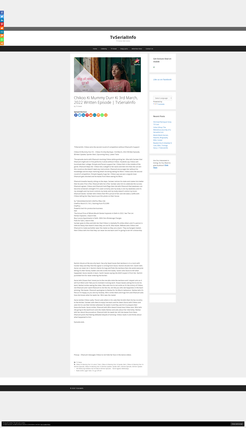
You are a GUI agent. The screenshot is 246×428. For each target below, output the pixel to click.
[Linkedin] (83, 115)
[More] (106, 115)
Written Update (137, 366)
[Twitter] (79, 115)
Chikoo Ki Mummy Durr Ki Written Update (98, 366)
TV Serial (113, 49)
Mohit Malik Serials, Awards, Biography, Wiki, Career (160, 137)
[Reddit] (91, 115)
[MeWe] (94, 115)
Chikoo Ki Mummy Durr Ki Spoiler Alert (114, 364)
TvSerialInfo (123, 37)
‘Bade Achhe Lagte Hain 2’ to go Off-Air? (89, 371)
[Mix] (98, 115)
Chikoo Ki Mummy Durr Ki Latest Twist (88, 364)
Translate (160, 104)
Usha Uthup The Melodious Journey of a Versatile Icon (162, 129)
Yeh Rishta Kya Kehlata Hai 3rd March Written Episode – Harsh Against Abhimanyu (102, 368)
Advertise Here (137, 49)
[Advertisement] (57, 13)
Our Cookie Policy (45, 424)
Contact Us (149, 49)
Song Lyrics (124, 49)
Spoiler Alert (116, 366)
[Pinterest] (87, 115)
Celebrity (104, 49)
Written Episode (126, 366)
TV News (79, 362)
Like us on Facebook (162, 79)
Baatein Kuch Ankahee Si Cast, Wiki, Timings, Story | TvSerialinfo (162, 145)
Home (95, 49)
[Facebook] (76, 115)
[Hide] (1, 47)
